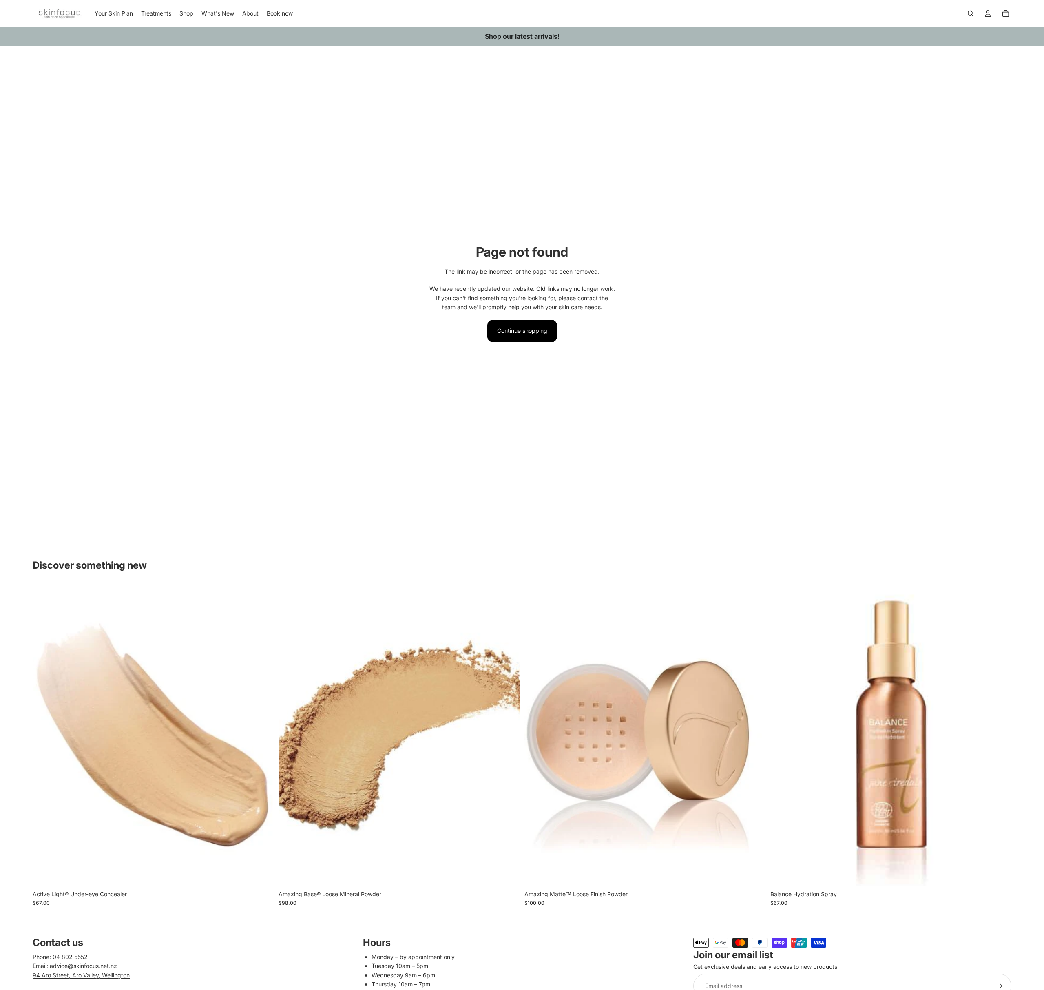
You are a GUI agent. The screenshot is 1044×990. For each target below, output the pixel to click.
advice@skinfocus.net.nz (83, 966)
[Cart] (1006, 13)
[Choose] (261, 873)
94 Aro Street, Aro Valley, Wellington (81, 975)
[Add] (752, 873)
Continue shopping (522, 330)
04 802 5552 (70, 956)
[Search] (971, 13)
